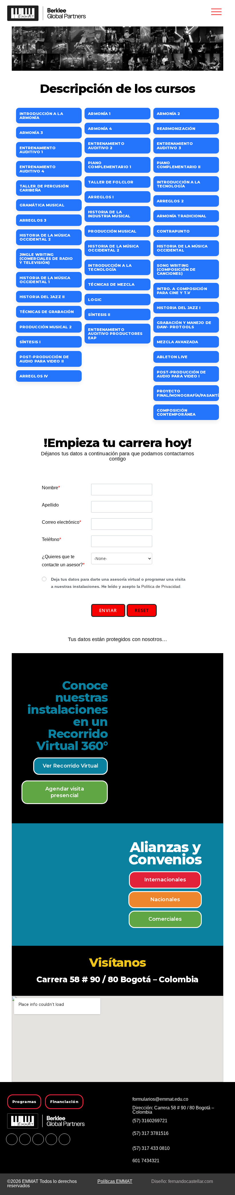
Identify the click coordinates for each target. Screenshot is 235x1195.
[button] (216, 11)
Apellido (50, 504)
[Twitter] (51, 1139)
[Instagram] (38, 1139)
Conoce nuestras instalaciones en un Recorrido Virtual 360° (67, 715)
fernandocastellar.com (190, 1181)
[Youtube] (25, 1139)
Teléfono (51, 539)
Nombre (51, 487)
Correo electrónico (61, 522)
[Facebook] (11, 1139)
